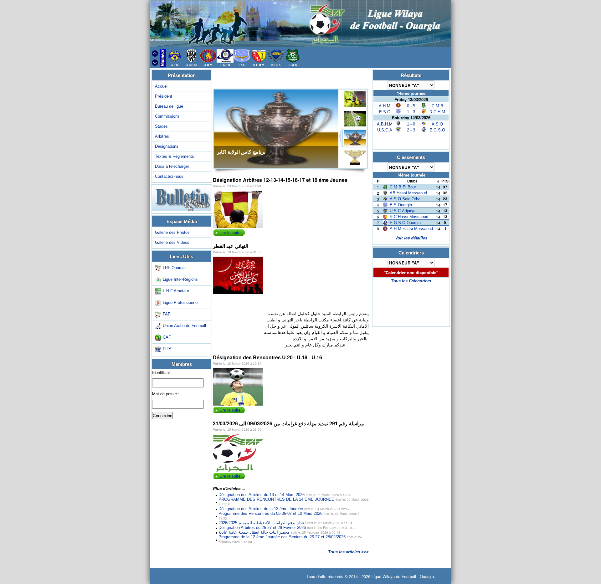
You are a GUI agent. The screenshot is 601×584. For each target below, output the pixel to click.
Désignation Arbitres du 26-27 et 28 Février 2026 (287, 527)
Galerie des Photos (172, 232)
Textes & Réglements (174, 156)
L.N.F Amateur (176, 291)
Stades (161, 126)
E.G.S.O (437, 130)
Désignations (166, 146)
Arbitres (162, 136)
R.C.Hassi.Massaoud (409, 216)
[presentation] (356, 99)
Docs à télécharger (172, 166)
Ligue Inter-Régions (180, 279)
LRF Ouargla (174, 267)
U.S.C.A (384, 130)
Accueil (161, 86)
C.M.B (437, 106)
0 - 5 (411, 106)
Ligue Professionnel (180, 302)
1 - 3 (411, 112)
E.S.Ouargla (401, 204)
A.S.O (437, 124)
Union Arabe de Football (184, 325)
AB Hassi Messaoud (408, 193)
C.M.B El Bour (403, 187)
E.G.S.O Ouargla (405, 222)
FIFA (167, 348)
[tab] (354, 99)
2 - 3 (411, 130)
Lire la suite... (231, 232)
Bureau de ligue (169, 106)
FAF (166, 314)
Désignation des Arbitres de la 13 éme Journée (284, 508)
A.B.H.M (385, 124)
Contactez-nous (169, 176)
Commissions (167, 116)
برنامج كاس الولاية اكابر (241, 152)
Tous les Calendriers (411, 281)
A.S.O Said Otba (405, 199)
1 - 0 (411, 124)
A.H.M (384, 106)
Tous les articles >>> (348, 552)
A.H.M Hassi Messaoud (411, 228)
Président (163, 96)
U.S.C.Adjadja (402, 210)
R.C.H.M (437, 112)
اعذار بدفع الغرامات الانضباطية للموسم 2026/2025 (285, 522)
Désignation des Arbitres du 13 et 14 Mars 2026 (284, 494)
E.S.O (384, 112)
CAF (167, 337)
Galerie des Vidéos (172, 242)
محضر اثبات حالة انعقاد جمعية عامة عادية (279, 532)
